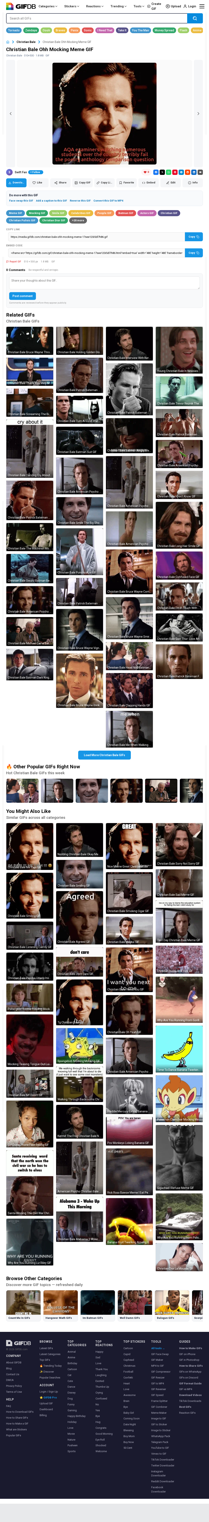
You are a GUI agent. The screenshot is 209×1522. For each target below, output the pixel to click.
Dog (70, 1398)
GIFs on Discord (188, 1377)
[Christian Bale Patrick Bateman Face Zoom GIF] (179, 661)
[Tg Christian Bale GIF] (79, 1002)
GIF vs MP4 (185, 1389)
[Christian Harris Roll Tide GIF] (179, 960)
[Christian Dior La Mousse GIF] (179, 1257)
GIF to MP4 (157, 1383)
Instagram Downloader (158, 1473)
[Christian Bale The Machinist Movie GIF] (29, 537)
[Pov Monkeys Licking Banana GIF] (129, 1131)
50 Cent (127, 1447)
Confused (101, 1398)
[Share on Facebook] (156, 172)
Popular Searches (50, 1377)
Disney (72, 1392)
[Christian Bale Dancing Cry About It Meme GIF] (29, 449)
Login (192, 6)
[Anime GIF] (197, 30)
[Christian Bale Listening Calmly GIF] (29, 936)
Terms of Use (14, 1391)
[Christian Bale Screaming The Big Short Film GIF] (29, 403)
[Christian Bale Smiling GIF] (29, 896)
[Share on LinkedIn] (194, 172)
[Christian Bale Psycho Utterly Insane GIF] (29, 967)
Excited (100, 1381)
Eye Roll (100, 1439)
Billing (43, 1415)
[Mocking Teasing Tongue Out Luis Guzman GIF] (29, 1040)
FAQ (8, 1406)
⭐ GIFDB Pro (48, 1397)
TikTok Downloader (162, 1459)
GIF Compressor (160, 1371)
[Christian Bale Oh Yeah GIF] (129, 1015)
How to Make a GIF (17, 1423)
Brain (126, 1400)
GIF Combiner (159, 1406)
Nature (71, 1439)
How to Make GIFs (190, 1348)
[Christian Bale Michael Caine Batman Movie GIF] (29, 631)
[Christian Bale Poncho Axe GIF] (79, 551)
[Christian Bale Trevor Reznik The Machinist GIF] (179, 391)
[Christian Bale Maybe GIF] (129, 931)
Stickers (70, 6)
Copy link (13, 229)
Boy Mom (129, 1436)
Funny (71, 1404)
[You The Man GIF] (140, 30)
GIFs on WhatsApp (190, 1371)
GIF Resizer (158, 1377)
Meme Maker (159, 1412)
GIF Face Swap (160, 1354)
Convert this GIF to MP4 (108, 200)
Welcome (101, 1451)
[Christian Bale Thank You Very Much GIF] (29, 372)
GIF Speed (157, 1395)
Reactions (93, 6)
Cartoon (72, 1369)
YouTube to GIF (160, 1447)
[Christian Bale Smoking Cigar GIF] (129, 893)
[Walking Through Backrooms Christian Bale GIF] (79, 1084)
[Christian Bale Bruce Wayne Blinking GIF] (79, 681)
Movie (71, 1433)
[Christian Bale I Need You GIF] (129, 969)
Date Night (129, 1424)
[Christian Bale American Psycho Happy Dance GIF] (129, 482)
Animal (72, 1351)
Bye (98, 1416)
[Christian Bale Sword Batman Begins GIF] (29, 568)
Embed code (14, 245)
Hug (98, 1421)
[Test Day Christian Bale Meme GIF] (179, 921)
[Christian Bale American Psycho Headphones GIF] (79, 476)
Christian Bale (26, 42)
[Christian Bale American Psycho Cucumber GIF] (179, 454)
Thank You (102, 1369)
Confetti (128, 1377)
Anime (71, 1357)
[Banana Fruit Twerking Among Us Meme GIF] (129, 1221)
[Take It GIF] (122, 30)
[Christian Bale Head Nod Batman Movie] (22, 791)
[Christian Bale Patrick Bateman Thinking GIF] (29, 500)
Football (128, 1371)
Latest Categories (50, 1354)
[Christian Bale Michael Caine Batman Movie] (161, 791)
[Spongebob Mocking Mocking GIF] (79, 1046)
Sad (98, 1357)
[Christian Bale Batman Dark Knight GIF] (29, 664)
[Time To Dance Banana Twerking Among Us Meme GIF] (179, 1049)
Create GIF (156, 6)
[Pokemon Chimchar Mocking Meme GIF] (179, 1098)
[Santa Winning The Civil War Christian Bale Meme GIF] (29, 1183)
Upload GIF (46, 1403)
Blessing (128, 1430)
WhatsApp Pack (160, 1436)
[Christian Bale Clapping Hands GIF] (129, 690)
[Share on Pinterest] (175, 172)
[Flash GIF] (183, 30)
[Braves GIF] (60, 30)
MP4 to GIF (157, 1365)
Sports (72, 1451)
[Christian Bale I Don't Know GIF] (179, 485)
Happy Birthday (77, 1416)
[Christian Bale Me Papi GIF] (29, 846)
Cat (69, 1375)
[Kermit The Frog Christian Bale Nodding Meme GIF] (79, 1122)
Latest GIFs (46, 1348)
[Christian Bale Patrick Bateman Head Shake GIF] (79, 375)
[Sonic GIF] (88, 30)
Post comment (22, 296)
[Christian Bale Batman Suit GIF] (79, 441)
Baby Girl (128, 1412)
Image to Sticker (160, 1430)
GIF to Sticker (159, 1424)
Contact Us (12, 1374)
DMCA (10, 1380)
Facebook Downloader (158, 1489)
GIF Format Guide (190, 1383)
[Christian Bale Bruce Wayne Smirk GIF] (129, 618)
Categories (46, 6)
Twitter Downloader (162, 1465)
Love (70, 1427)
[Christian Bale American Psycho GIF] (129, 1056)
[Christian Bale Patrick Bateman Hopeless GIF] (129, 389)
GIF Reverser (158, 1389)
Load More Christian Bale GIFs (104, 755)
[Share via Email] (200, 172)
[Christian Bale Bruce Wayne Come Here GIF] (129, 571)
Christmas (129, 1365)
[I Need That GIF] (104, 30)
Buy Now (128, 1442)
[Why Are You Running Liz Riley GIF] (29, 1242)
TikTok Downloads (190, 1400)
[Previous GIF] (10, 113)
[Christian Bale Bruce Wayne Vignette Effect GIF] (79, 630)
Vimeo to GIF (158, 1453)
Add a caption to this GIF (51, 200)
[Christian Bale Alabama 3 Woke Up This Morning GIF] (79, 1219)
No (97, 1404)
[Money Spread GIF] (164, 30)
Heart (126, 1383)
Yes (98, 1410)
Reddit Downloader (162, 1481)
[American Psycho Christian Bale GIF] (79, 1168)
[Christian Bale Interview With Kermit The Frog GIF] (129, 344)
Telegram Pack (159, 1442)
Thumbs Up (102, 1386)
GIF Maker (157, 1359)
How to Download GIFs (19, 1411)
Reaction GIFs (187, 1412)
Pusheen (73, 1445)
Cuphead (128, 1359)
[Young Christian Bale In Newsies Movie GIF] (179, 350)
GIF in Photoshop (189, 1359)
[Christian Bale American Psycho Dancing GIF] (129, 529)
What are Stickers (16, 1429)
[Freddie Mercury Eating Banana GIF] (129, 1095)
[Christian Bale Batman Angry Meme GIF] (129, 435)
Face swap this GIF (21, 200)
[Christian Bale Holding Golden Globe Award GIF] (79, 341)
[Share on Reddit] (187, 172)
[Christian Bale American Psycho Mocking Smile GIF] (29, 600)
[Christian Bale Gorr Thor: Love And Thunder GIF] (179, 627)
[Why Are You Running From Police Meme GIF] (179, 1216)
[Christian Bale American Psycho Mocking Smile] (126, 791)
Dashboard (46, 1409)
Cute (70, 1381)
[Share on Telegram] (181, 172)
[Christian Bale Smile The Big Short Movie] (92, 791)
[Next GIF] (198, 113)
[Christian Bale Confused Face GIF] (179, 566)
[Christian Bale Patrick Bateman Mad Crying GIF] (79, 592)
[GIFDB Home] (7, 42)
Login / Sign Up (49, 1391)
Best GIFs (185, 1406)
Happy (99, 1351)
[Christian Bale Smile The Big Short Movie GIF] (79, 511)
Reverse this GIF (80, 200)
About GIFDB (13, 1362)
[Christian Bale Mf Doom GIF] (29, 1084)
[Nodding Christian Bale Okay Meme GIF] (79, 840)
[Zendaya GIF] (31, 30)
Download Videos (190, 1395)
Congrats (101, 1427)
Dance (71, 1386)
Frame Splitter (159, 1400)
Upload (176, 6)
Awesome (129, 1395)
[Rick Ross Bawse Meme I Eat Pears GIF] (129, 1171)
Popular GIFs (13, 1435)
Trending (117, 6)
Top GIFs (45, 1359)
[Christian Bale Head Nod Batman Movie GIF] (129, 656)
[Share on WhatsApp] (168, 172)
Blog (9, 1368)
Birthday (72, 1363)
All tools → (158, 1348)
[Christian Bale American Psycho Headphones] (57, 791)
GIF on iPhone (187, 1354)
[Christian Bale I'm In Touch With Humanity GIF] (179, 596)
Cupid (126, 1354)
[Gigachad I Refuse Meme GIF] (179, 1158)
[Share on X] (162, 172)
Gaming (72, 1410)
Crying (99, 1392)
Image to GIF (158, 1418)
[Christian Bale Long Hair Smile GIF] (179, 525)
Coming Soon (131, 1418)
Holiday (72, 1421)
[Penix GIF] (74, 30)
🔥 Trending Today (51, 1365)
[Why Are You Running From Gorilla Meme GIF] (179, 1000)
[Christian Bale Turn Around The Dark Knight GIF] (79, 410)
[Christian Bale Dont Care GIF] (79, 962)
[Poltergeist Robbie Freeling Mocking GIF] (29, 998)
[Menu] (202, 6)
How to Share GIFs (17, 1417)
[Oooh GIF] (46, 30)
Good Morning (104, 1433)
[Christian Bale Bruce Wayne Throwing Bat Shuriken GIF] (29, 341)
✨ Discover (47, 1371)
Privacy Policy (14, 1385)
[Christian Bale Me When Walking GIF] (129, 729)
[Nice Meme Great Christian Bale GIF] (129, 846)
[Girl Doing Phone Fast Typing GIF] (29, 1124)
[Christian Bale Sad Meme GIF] (179, 883)
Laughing (101, 1375)
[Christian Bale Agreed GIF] (79, 917)
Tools (137, 6)
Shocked (101, 1445)
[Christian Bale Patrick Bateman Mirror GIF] (179, 423)
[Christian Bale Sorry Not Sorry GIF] (179, 844)
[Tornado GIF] (14, 30)
